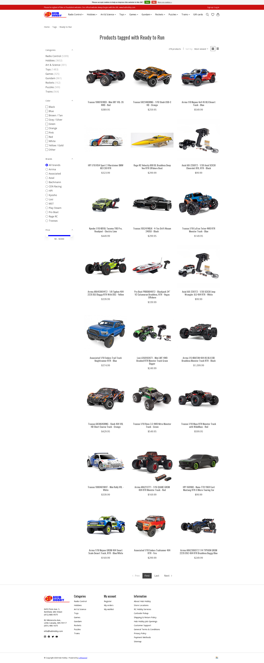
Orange (53, 128)
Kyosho (53, 195)
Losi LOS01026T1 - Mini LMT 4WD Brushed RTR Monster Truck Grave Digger (152, 360)
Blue (51, 111)
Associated (55, 173)
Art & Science (53, 64)
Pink (51, 132)
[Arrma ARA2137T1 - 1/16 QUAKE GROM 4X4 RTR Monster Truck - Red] (152, 462)
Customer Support (142, 625)
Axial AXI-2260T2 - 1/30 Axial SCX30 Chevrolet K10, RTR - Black (199, 166)
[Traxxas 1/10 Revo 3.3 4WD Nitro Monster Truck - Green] (152, 398)
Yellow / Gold (56, 145)
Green (52, 124)
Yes (147, 2)
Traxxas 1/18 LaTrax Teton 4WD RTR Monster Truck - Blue (198, 230)
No (154, 2)
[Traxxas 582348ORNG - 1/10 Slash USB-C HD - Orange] (152, 77)
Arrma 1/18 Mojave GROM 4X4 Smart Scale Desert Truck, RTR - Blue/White (105, 551)
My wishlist (109, 609)
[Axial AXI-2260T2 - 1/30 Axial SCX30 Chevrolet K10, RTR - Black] (198, 140)
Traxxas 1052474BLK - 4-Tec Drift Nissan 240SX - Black (152, 230)
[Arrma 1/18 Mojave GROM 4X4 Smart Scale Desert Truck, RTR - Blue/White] (105, 525)
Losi (51, 199)
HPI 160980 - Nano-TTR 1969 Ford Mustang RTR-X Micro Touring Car (199, 488)
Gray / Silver (55, 119)
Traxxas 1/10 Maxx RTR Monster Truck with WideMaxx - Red (198, 425)
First (147, 575)
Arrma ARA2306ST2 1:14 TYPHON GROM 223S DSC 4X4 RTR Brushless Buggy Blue (199, 551)
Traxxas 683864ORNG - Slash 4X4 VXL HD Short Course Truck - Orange (105, 425)
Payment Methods (142, 637)
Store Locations (141, 605)
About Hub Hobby (142, 601)
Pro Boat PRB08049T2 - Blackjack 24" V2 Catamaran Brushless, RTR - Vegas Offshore (152, 294)
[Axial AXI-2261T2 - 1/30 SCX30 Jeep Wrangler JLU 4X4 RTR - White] (198, 266)
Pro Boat (54, 212)
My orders (108, 605)
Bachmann (55, 182)
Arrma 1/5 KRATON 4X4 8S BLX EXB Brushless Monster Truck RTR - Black (199, 359)
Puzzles (50, 87)
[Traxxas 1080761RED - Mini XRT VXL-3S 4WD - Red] (105, 77)
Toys (48, 69)
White (52, 141)
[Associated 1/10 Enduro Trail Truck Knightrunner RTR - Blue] (105, 332)
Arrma (52, 169)
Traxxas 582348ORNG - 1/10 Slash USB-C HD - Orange (152, 103)
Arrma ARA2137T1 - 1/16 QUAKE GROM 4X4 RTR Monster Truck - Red (152, 488)
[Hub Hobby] (55, 14)
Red (51, 136)
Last (156, 575)
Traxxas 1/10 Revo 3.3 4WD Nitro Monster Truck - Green (152, 425)
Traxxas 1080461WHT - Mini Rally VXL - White (106, 488)
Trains (49, 91)
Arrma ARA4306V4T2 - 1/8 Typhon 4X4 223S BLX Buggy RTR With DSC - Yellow (106, 293)
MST (51, 203)
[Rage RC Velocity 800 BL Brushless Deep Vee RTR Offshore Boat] (152, 140)
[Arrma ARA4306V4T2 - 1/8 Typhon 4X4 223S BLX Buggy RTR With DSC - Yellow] (105, 266)
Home (47, 26)
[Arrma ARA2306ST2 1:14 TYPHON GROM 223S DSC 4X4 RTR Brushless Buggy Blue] (198, 525)
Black (52, 106)
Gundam (50, 78)
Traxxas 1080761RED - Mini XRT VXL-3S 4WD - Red (106, 103)
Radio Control (53, 56)
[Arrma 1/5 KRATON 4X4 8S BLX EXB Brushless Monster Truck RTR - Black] (198, 332)
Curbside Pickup (141, 613)
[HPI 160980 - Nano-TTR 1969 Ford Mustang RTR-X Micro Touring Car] (198, 462)
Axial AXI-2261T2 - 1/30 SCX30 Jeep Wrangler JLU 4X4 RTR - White (198, 293)
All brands (54, 165)
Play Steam (55, 207)
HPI (51, 190)
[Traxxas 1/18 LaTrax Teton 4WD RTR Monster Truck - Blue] (198, 203)
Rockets (50, 82)
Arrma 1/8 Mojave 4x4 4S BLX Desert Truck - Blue (198, 103)
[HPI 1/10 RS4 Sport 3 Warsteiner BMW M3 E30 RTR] (105, 140)
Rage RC (53, 216)
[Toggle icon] (207, 14)
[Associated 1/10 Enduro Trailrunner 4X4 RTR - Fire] (152, 525)
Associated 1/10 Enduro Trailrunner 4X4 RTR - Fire (152, 551)
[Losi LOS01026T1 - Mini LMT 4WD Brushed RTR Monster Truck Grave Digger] (152, 332)
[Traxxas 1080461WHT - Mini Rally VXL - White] (105, 462)
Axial (51, 177)
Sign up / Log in (213, 7)
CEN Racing (55, 186)
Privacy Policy (140, 633)
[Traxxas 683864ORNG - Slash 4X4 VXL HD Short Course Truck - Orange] (105, 398)
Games (49, 73)
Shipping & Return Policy (145, 617)
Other (52, 149)
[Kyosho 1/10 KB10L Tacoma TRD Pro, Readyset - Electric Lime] (105, 203)
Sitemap (137, 641)
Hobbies (50, 60)
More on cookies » (165, 2)
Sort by (189, 48)
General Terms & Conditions (147, 629)
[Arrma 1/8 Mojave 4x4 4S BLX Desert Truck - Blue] (198, 77)
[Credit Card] (216, 658)
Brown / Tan (56, 115)
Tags (54, 26)
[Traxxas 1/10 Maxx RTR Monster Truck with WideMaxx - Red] (198, 398)
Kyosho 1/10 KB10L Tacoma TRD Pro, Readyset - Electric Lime (105, 230)
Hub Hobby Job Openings (145, 621)
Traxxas (53, 220)
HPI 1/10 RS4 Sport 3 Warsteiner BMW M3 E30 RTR (105, 166)
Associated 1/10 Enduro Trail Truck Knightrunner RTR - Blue (106, 359)
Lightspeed (83, 658)
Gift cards (198, 14)
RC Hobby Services (142, 609)
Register (108, 601)
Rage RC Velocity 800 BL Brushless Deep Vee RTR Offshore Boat (152, 166)
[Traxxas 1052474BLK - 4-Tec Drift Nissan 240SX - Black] (152, 203)
